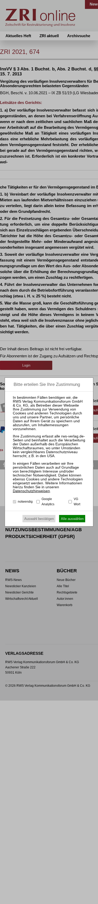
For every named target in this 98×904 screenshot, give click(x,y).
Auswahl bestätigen (39, 519)
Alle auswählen (72, 519)
